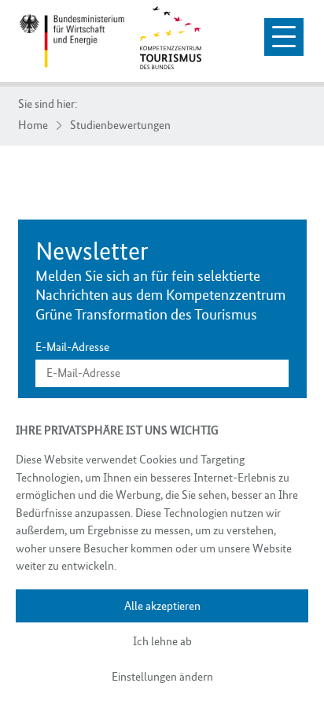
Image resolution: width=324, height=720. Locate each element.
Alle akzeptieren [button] (162, 606)
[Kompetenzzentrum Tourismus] (72, 40)
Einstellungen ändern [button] (162, 677)
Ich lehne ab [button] (162, 641)
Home (33, 125)
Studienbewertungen (120, 125)
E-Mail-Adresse (72, 347)
